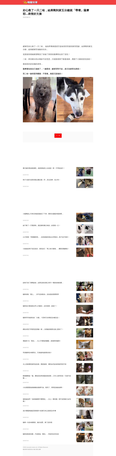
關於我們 (25, 449)
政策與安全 (30, 449)
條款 (34, 449)
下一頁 (58, 135)
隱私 (37, 449)
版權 (40, 449)
